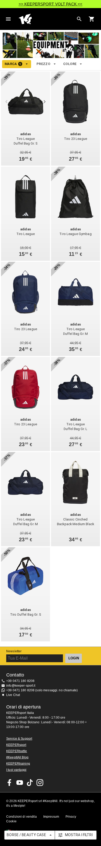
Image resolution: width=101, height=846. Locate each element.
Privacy (71, 816)
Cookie (11, 821)
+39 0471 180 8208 (20, 681)
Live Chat (13, 695)
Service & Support (19, 738)
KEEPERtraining (18, 763)
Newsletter (13, 651)
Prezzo (43, 64)
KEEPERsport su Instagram (40, 782)
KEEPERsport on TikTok (29, 782)
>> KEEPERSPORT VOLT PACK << (51, 4)
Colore (69, 64)
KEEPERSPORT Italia (46, 19)
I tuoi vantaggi (16, 770)
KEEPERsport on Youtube (19, 782)
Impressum (51, 816)
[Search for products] (79, 19)
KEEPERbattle (16, 751)
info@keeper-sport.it (20, 685)
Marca (13, 64)
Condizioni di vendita (21, 816)
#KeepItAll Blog (17, 757)
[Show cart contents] (91, 19)
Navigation (8, 19)
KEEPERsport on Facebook (9, 782)
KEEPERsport (16, 745)
